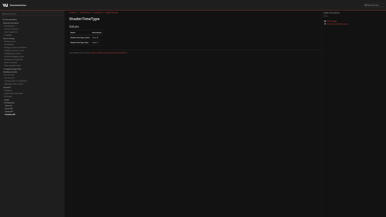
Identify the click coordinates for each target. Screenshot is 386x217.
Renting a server (10, 41)
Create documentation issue (337, 24)
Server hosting (8, 38)
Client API (8, 106)
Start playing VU (9, 26)
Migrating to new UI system (13, 84)
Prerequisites (8, 44)
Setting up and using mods (13, 59)
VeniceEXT (7, 87)
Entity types (8, 96)
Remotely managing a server (14, 56)
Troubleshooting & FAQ (12, 69)
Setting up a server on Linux (14, 50)
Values (325, 16)
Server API (9, 108)
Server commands (10, 62)
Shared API (9, 111)
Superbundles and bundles (13, 93)
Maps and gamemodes (12, 65)
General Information (11, 23)
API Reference (9, 103)
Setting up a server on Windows (15, 47)
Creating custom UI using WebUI (15, 81)
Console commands (11, 29)
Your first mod (9, 78)
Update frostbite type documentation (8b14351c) (108, 53)
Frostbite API (10, 114)
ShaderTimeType (111, 12)
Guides (6, 100)
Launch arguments (10, 32)
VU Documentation (9, 19)
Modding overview (10, 72)
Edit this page (331, 21)
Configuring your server (12, 53)
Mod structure (9, 75)
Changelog (8, 35)
